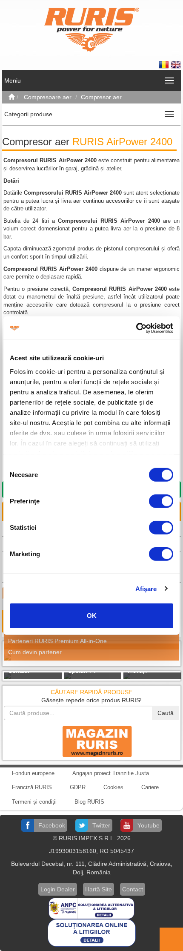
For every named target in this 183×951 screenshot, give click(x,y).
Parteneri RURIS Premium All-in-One (57, 641)
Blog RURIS (89, 802)
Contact (132, 889)
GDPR (78, 787)
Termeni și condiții (34, 802)
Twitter (101, 825)
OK (92, 615)
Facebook (51, 825)
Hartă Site (98, 889)
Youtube (148, 825)
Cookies (113, 787)
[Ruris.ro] (11, 97)
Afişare (146, 588)
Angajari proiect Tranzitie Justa (110, 773)
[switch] (161, 501)
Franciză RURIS (32, 787)
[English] (176, 64)
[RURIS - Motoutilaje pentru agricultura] (91, 29)
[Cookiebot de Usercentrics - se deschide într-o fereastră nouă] (136, 327)
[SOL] (92, 932)
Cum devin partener (35, 652)
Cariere (150, 787)
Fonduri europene (33, 773)
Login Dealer (57, 889)
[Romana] (165, 64)
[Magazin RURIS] (91, 741)
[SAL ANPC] (91, 907)
